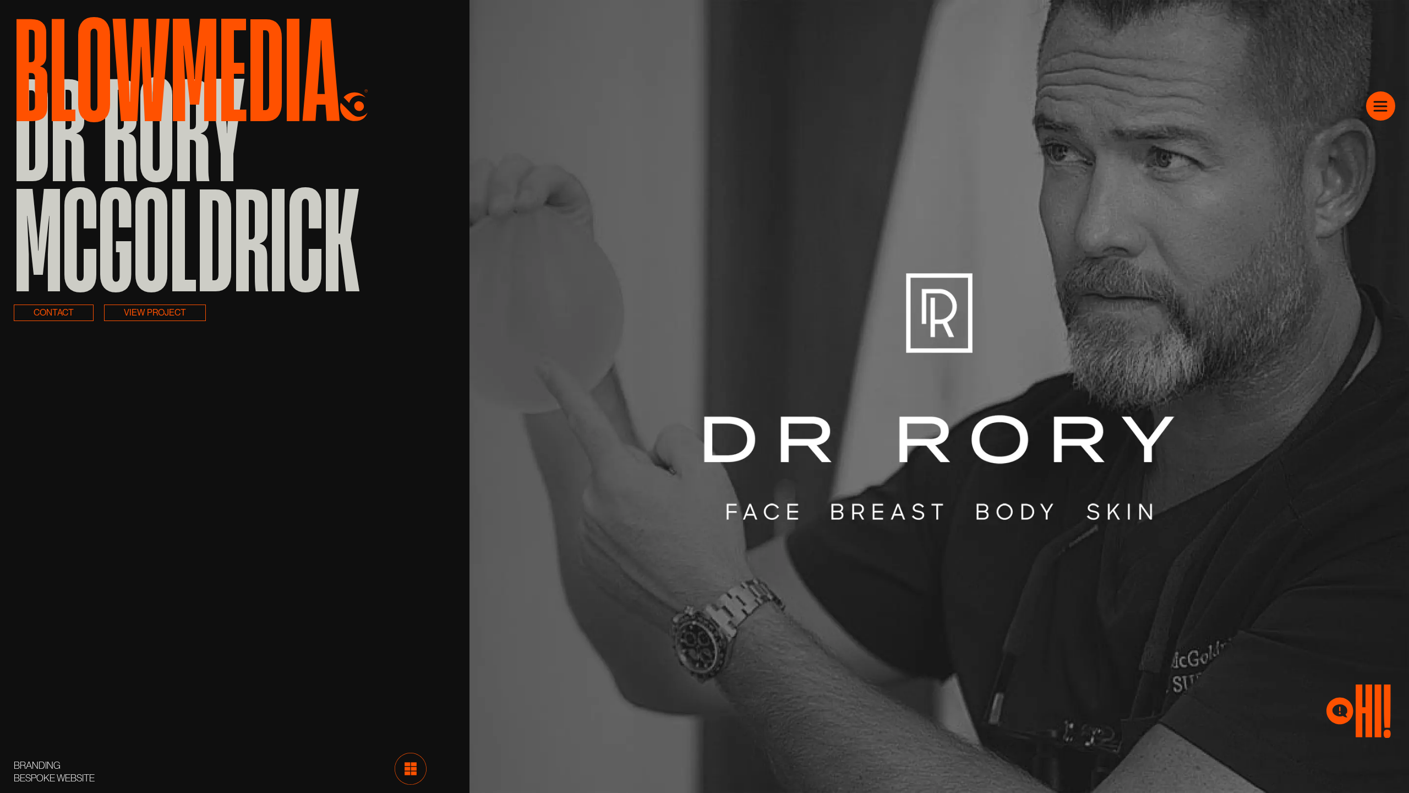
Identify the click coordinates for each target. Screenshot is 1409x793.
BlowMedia (177, 64)
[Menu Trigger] (1380, 106)
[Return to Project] (411, 768)
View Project (155, 312)
